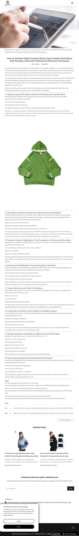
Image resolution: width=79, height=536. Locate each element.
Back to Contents (65, 420)
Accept (19, 526)
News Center (26, 50)
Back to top (72, 527)
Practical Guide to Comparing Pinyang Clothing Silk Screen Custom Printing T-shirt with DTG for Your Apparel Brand (39, 408)
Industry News (36, 50)
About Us (18, 50)
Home (12, 50)
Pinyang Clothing (10, 78)
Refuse (19, 521)
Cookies (49, 534)
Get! (70, 488)
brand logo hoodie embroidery (29, 68)
